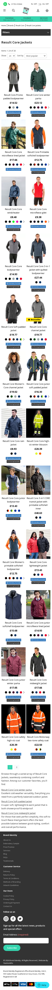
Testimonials (8, 861)
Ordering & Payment (11, 903)
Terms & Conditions (11, 878)
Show (3, 55)
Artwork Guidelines (11, 885)
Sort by (20, 55)
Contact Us (7, 906)
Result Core (20, 25)
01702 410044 (44, 20)
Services (6, 850)
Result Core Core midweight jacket (18, 813)
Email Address (15, 934)
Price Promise (8, 847)
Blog (5, 854)
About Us (7, 840)
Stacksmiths (8, 963)
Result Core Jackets (34, 25)
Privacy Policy (8, 899)
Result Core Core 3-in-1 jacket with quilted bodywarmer (38, 270)
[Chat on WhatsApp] (5, 4)
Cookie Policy (8, 896)
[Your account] (38, 10)
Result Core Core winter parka (16, 789)
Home (3, 25)
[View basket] (47, 10)
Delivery (6, 871)
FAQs (5, 857)
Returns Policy (9, 875)
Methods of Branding (11, 882)
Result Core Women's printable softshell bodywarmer (13, 565)
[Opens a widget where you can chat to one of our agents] (42, 985)
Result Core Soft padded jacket (16, 801)
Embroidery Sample (11, 843)
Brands (11, 25)
